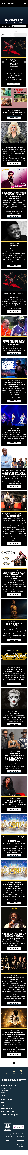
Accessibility (7, 1144)
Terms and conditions (7, 1136)
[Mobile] (24, 3)
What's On (7, 1099)
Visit (4, 1102)
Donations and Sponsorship (20, 1140)
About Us (6, 1108)
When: (2, 32)
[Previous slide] (3, 62)
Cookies (7, 1140)
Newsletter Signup (10, 1114)
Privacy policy (20, 1136)
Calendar (11, 22)
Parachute (20, 1134)
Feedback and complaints (20, 1145)
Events (5, 22)
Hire (3, 1105)
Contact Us (8, 1111)
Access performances (19, 22)
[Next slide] (25, 62)
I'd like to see (6, 26)
